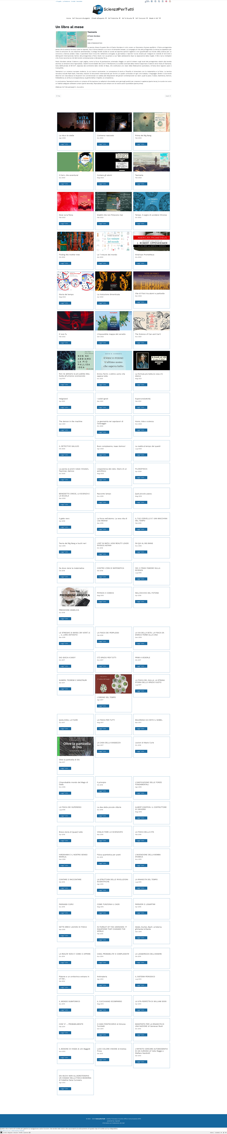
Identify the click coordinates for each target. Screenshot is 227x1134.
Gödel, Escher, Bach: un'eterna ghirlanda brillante (148, 928)
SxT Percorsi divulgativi (81, 18)
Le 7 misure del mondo (107, 255)
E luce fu (63, 334)
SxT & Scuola (127, 18)
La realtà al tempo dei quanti (147, 446)
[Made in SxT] (159, 18)
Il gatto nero (64, 518)
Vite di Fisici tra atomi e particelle (150, 293)
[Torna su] (224, 1131)
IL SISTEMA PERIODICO (145, 976)
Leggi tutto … (65, 144)
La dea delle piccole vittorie (109, 807)
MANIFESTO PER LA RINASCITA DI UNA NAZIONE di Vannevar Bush (149, 1025)
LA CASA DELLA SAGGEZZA (109, 743)
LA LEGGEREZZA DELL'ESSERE (148, 954)
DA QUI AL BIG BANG (144, 543)
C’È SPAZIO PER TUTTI (106, 657)
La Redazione (66, 1)
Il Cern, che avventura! (68, 175)
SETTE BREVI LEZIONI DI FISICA (73, 927)
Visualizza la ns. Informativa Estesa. (12, 1131)
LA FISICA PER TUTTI (106, 720)
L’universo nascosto (105, 135)
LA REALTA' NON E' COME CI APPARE (75, 954)
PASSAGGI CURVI (66, 904)
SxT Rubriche (113, 18)
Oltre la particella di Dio (69, 760)
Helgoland (63, 399)
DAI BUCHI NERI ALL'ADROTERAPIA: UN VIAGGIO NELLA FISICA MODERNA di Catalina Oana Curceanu (75, 1078)
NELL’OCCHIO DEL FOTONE (147, 593)
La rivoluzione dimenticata (108, 294)
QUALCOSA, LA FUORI (68, 720)
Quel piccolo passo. (143, 494)
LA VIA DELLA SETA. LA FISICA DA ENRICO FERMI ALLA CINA (149, 634)
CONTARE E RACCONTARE (70, 879)
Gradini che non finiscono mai (110, 215)
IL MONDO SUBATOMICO (69, 1001)
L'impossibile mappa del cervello (111, 334)
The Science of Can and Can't (148, 334)
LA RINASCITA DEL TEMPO (146, 879)
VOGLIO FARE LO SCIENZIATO (110, 832)
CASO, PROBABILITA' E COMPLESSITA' (113, 954)
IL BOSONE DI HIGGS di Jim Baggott (74, 1049)
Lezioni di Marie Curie (144, 743)
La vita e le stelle (66, 135)
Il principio (101, 782)
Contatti (73, 1)
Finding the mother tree (69, 255)
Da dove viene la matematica (71, 568)
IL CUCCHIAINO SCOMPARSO (109, 1001)
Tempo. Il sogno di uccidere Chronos (151, 215)
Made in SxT (153, 18)
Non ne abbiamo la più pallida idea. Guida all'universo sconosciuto (74, 375)
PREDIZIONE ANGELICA (69, 610)
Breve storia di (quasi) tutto (71, 832)
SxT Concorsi (141, 18)
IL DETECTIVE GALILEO (69, 446)
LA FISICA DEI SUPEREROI (70, 807)
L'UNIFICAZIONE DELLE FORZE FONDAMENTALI (148, 783)
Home (68, 18)
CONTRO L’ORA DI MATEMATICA (110, 568)
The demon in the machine (70, 421)
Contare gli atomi (104, 175)
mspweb (117, 1121)
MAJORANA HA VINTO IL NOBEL (149, 720)
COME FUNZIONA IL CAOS (108, 904)
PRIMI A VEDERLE (142, 657)
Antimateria (102, 976)
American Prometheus (144, 255)
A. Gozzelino (79, 87)
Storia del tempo (66, 294)
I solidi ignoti (102, 399)
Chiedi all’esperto (98, 18)
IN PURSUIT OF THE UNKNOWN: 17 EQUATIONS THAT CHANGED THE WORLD (112, 929)
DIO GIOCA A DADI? (67, 657)
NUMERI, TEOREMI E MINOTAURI (73, 680)
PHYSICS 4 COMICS (105, 593)
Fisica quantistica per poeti (109, 855)
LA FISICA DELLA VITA (144, 832)
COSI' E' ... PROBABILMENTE (71, 1024)
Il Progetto (59, 1)
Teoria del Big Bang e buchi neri (72, 543)
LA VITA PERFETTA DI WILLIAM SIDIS (150, 1001)
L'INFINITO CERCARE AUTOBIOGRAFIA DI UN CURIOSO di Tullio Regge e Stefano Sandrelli (151, 1051)
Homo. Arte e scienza (144, 421)
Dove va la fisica (66, 215)
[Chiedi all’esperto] (105, 18)
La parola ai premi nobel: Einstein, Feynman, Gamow (74, 470)
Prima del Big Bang (143, 135)
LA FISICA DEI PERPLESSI (108, 633)
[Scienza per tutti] (113, 10)
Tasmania (139, 175)
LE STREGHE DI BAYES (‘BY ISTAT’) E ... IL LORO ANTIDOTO (74, 634)
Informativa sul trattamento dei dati (113, 1123)
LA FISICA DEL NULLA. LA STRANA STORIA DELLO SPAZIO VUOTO (150, 681)
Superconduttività (142, 399)
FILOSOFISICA (141, 469)
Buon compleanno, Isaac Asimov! (111, 446)
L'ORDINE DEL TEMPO (106, 697)
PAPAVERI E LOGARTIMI (145, 904)
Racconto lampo (104, 494)
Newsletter (79, 1)
